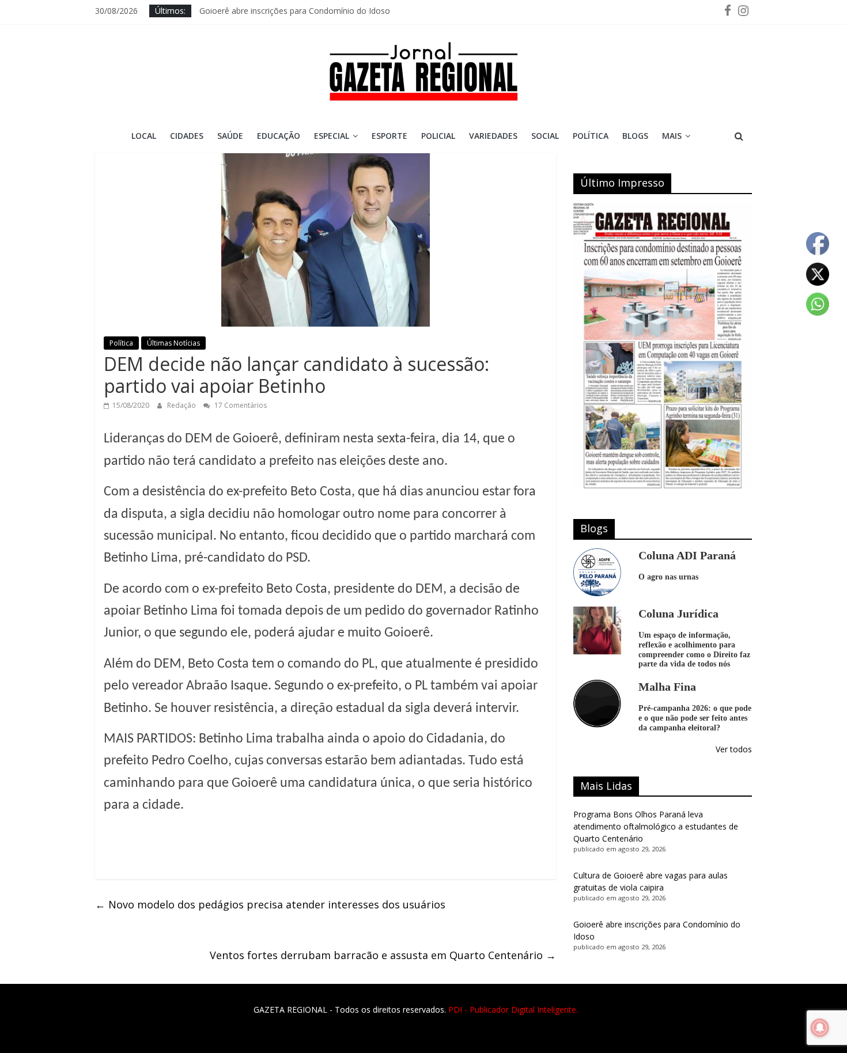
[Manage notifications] (820, 1027)
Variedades (493, 135)
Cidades (186, 135)
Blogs (635, 135)
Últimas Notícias (173, 343)
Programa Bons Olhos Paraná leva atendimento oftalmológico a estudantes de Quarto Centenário (655, 826)
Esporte (389, 135)
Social (545, 135)
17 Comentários (240, 405)
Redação (182, 405)
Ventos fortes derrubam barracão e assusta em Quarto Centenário (383, 955)
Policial (438, 135)
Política (590, 135)
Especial (331, 135)
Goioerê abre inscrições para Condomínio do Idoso (294, 10)
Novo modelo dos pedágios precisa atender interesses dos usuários (270, 904)
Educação (278, 135)
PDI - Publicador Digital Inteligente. (513, 1009)
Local (143, 135)
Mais (672, 135)
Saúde (230, 135)
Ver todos (734, 749)
